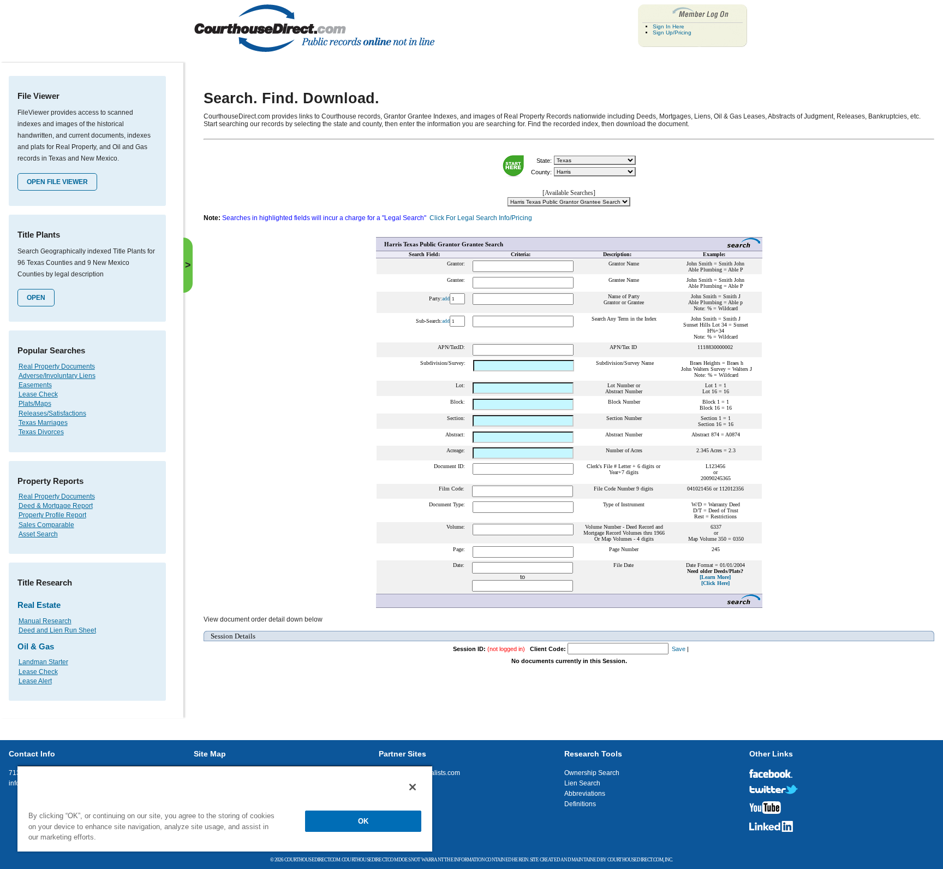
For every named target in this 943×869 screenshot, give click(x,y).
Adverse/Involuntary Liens (57, 376)
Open (36, 298)
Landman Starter (43, 662)
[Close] (413, 787)
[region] (224, 808)
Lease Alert (35, 681)
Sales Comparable (46, 525)
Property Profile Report (52, 515)
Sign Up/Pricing (672, 32)
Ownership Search (591, 773)
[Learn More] (715, 577)
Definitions (580, 804)
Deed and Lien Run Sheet (57, 630)
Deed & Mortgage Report (56, 506)
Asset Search (38, 534)
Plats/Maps (35, 403)
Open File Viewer (57, 182)
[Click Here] (715, 583)
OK (363, 821)
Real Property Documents (57, 366)
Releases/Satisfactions (52, 413)
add (446, 298)
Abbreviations (584, 793)
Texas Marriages (43, 423)
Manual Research (45, 621)
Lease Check (38, 394)
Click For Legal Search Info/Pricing (480, 218)
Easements (35, 385)
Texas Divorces (41, 432)
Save (678, 649)
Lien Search (582, 783)
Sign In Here (668, 26)
